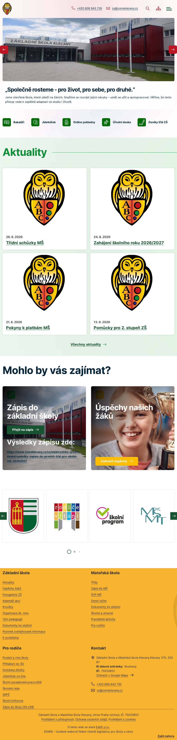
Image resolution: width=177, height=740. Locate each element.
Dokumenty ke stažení (17, 625)
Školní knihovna (13, 700)
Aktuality (8, 582)
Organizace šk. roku (16, 613)
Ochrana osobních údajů (91, 719)
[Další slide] (173, 49)
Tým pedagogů (12, 619)
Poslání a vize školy (15, 657)
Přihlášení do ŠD (13, 664)
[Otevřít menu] (169, 8)
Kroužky (8, 607)
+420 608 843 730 (89, 8)
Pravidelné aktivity (103, 619)
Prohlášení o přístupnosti (57, 719)
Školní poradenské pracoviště (22, 682)
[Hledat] (147, 8)
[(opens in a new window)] (23, 516)
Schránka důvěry (14, 670)
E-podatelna (11, 637)
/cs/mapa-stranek (158, 8)
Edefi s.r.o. (103, 727)
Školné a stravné (102, 613)
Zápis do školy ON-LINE (18, 707)
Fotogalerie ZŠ (12, 594)
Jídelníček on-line (14, 676)
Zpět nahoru (166, 736)
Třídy (94, 582)
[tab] (69, 551)
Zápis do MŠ (99, 588)
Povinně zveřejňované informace (24, 631)
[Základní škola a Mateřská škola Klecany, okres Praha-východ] (7, 9)
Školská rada (11, 688)
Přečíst (45, 240)
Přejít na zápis (22, 429)
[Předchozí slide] (4, 49)
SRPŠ (6, 694)
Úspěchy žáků (12, 588)
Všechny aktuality (86, 344)
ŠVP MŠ (96, 594)
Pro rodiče (98, 625)
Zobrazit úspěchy (114, 461)
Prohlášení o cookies (122, 719)
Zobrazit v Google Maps (112, 675)
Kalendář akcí (11, 601)
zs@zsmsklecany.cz (125, 8)
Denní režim (99, 601)
